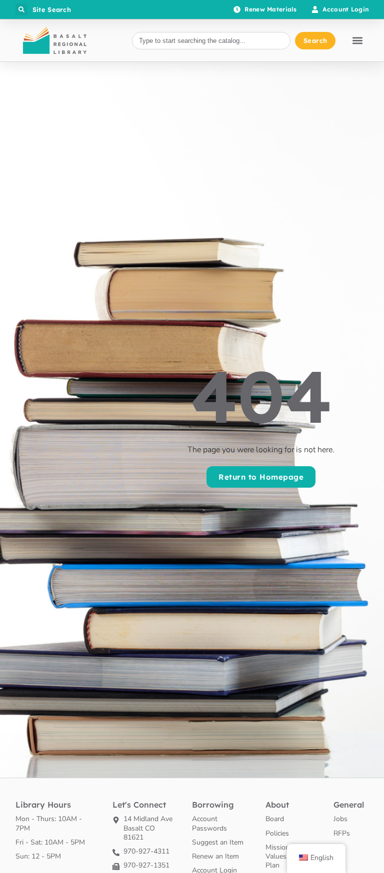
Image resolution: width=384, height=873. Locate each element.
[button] (22, 9)
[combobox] (211, 40)
